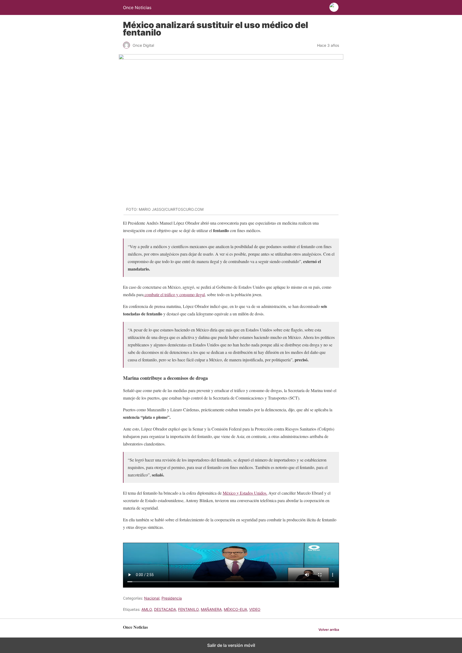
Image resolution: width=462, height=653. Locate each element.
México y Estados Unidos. (245, 493)
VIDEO (254, 609)
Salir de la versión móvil (231, 645)
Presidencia (171, 598)
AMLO (146, 609)
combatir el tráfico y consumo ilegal (174, 294)
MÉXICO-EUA (235, 609)
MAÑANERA (211, 609)
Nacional (151, 598)
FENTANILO (188, 609)
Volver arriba (328, 630)
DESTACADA (165, 609)
